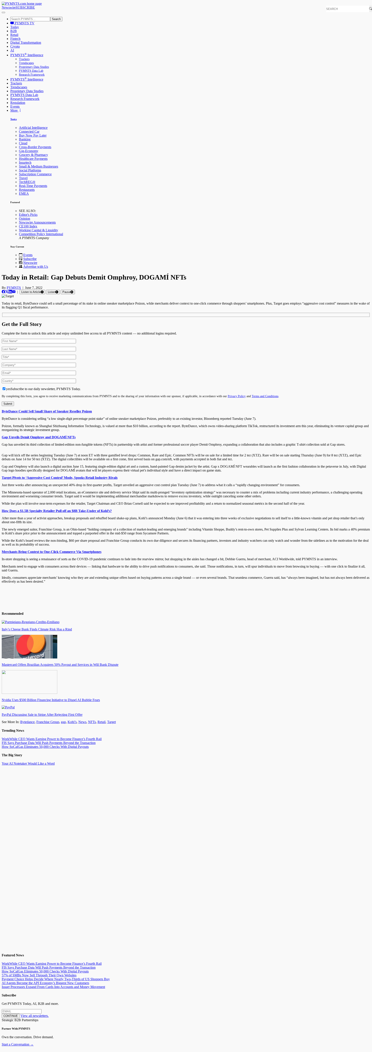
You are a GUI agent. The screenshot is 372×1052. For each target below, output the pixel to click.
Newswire (9, 7)
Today (14, 27)
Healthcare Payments (33, 158)
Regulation (17, 102)
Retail (14, 35)
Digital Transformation (25, 42)
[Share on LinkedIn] (10, 292)
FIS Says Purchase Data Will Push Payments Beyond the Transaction (49, 743)
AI (12, 50)
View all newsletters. (34, 1016)
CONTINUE (10, 1016)
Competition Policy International (41, 234)
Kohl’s (72, 722)
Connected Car (29, 131)
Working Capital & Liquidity (38, 230)
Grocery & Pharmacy (33, 155)
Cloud (23, 143)
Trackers (24, 59)
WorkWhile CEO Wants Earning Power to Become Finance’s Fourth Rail (52, 739)
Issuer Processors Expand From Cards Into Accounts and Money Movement (53, 987)
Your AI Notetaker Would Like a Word (28, 763)
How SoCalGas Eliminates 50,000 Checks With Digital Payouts (45, 747)
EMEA (24, 193)
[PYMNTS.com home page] (22, 3)
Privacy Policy (237, 396)
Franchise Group (47, 722)
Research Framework (32, 74)
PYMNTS (14, 287)
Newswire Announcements (37, 222)
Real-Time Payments (33, 186)
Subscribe (30, 259)
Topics (13, 119)
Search (56, 19)
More (14, 110)
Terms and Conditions (265, 396)
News (82, 722)
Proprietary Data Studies (34, 66)
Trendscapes (26, 63)
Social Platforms (30, 170)
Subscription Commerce (35, 174)
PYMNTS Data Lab (31, 70)
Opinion (24, 218)
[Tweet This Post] (7, 292)
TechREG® (27, 182)
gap (63, 722)
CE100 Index (28, 226)
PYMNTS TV (24, 23)
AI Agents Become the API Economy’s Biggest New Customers (45, 983)
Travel (23, 178)
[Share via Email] (14, 292)
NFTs (92, 722)
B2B (13, 31)
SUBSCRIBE (25, 7)
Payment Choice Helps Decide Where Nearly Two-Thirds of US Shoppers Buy (56, 979)
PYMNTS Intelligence (26, 55)
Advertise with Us (35, 266)
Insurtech (25, 162)
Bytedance (27, 722)
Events (15, 106)
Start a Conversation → (18, 1044)
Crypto (15, 46)
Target (111, 722)
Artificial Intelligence (33, 127)
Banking (25, 139)
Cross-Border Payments (35, 147)
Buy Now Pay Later (32, 135)
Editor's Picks (28, 214)
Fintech (15, 38)
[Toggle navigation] (3, 12)
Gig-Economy (28, 151)
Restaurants (27, 189)
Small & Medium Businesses (38, 166)
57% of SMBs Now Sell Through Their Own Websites (39, 975)
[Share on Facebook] (3, 292)
